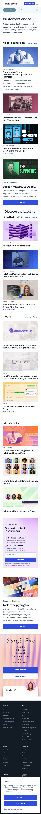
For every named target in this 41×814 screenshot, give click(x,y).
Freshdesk (6, 756)
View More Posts (31, 217)
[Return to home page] (10, 3)
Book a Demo (20, 676)
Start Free (29, 3)
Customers (25, 753)
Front (4, 765)
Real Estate (25, 725)
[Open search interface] (37, 10)
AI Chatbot (6, 712)
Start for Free (20, 670)
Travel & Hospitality (28, 722)
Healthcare (25, 712)
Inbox (4, 709)
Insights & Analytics (9, 719)
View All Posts (32, 43)
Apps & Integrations (9, 722)
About (24, 750)
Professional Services (28, 740)
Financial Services (27, 737)
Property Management (29, 728)
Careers (24, 756)
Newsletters (25, 759)
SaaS (23, 715)
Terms (24, 762)
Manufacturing (26, 734)
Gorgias (5, 762)
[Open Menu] (37, 3)
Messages (6, 715)
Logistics (25, 731)
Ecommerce (25, 719)
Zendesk (5, 750)
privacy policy (24, 563)
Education (25, 709)
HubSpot (5, 759)
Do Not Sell (25, 768)
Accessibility (26, 765)
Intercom (6, 753)
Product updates (8, 728)
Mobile (5, 725)
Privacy (29, 762)
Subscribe (20, 560)
